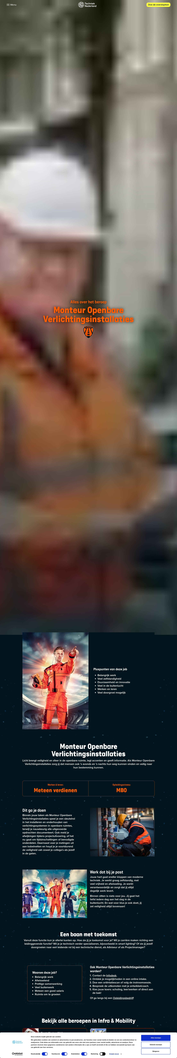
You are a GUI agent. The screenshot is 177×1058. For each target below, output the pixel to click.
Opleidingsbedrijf (123, 998)
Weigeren (155, 1051)
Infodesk (111, 975)
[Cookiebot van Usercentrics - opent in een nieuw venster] (17, 1054)
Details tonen (114, 1054)
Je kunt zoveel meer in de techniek (87, 5)
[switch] (64, 1054)
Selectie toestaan (156, 1044)
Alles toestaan (156, 1038)
